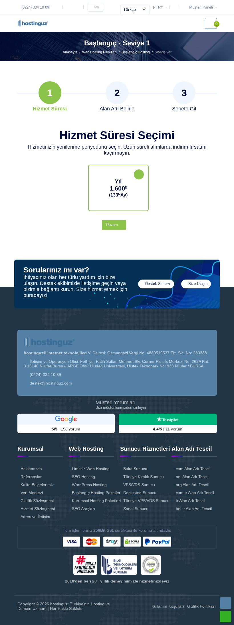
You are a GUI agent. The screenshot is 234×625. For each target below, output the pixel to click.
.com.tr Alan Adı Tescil (194, 492)
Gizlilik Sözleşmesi (37, 500)
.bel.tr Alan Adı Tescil (193, 508)
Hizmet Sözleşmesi (38, 508)
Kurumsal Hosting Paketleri (93, 500)
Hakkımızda (31, 468)
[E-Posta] (58, 7)
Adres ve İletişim (35, 516)
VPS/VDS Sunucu (139, 484)
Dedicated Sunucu (139, 492)
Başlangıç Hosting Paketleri (93, 492)
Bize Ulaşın (197, 284)
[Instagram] (68, 7)
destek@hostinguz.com (51, 383)
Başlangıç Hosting (136, 52)
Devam (112, 225)
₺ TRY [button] (158, 7)
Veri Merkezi (32, 492)
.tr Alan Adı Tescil (190, 500)
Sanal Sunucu (135, 508)
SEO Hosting (83, 476)
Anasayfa (70, 52)
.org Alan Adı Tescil (192, 484)
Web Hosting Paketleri (99, 52)
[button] (199, 7)
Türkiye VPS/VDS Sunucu (144, 500)
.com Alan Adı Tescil (192, 468)
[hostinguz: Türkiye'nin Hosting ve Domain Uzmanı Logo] (32, 23)
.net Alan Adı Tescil (191, 476)
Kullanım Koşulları (168, 606)
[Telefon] (225, 603)
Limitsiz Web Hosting (91, 468)
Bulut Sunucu (135, 468)
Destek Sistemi (157, 284)
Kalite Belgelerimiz (37, 484)
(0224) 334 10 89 (45, 374)
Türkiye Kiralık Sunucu (143, 476)
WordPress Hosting (89, 484)
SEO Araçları (83, 508)
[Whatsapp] (225, 616)
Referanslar (31, 476)
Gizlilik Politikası (201, 606)
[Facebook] (79, 7)
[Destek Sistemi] (176, 7)
